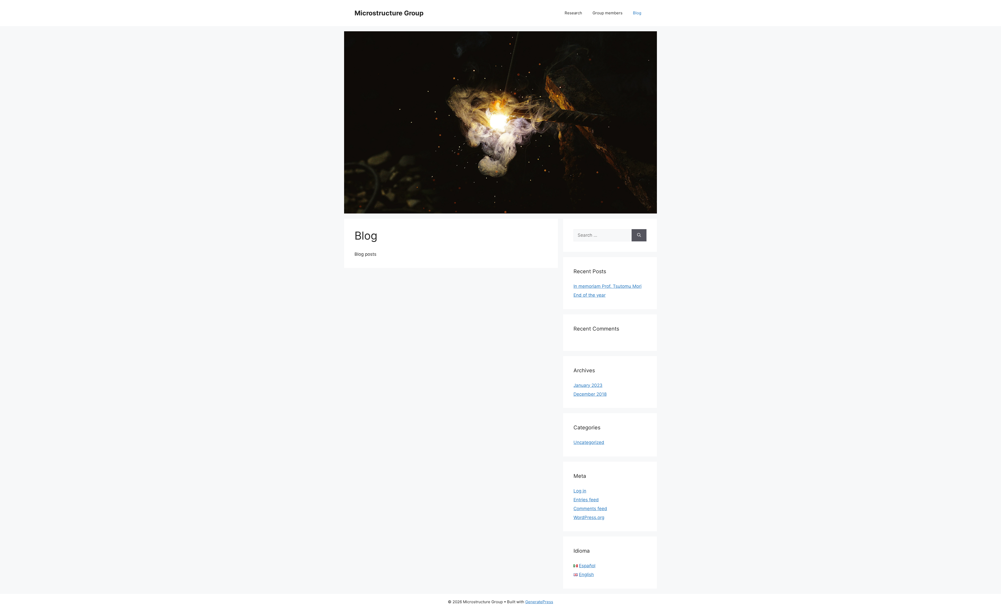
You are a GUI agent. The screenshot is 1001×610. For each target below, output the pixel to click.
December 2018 (590, 394)
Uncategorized (588, 442)
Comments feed (590, 508)
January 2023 (587, 385)
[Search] (639, 235)
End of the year (589, 295)
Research (573, 12)
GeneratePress (539, 601)
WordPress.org (588, 517)
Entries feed (586, 499)
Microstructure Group (389, 13)
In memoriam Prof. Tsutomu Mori (607, 286)
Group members (607, 12)
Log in (579, 490)
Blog (637, 12)
